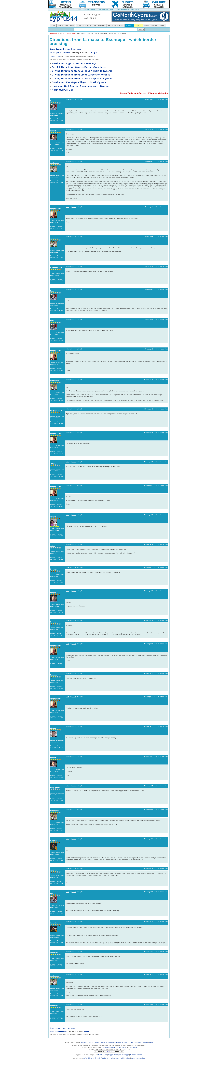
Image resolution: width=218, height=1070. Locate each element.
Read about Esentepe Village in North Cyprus (79, 82)
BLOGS (154, 25)
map (132, 1042)
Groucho (53, 840)
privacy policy (121, 1047)
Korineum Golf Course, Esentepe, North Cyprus (80, 86)
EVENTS (138, 25)
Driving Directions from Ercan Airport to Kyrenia (81, 74)
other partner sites (138, 1058)
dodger (53, 130)
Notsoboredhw (56, 267)
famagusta (119, 1042)
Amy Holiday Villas (123, 1058)
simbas (53, 516)
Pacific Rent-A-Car (108, 1058)
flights (91, 1042)
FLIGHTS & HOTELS (84, 25)
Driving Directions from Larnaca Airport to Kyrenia (82, 71)
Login (94, 53)
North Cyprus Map (62, 90)
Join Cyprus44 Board (60, 53)
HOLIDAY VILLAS (99, 25)
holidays (84, 1042)
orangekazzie (55, 208)
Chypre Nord (113, 1055)
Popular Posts (55, 56)
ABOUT (162, 25)
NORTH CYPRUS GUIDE (66, 25)
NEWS (146, 25)
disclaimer (133, 1047)
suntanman (54, 163)
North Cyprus (55, 33)
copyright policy (109, 1047)
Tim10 (52, 463)
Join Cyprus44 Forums (58, 1031)
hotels (97, 1042)
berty (52, 101)
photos (127, 1042)
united (52, 546)
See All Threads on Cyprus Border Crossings (79, 67)
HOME (53, 25)
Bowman (53, 569)
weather (138, 1042)
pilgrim (53, 728)
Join (67, 99)
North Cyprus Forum (68, 33)
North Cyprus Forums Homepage (65, 49)
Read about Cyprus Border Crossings (74, 63)
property (104, 1042)
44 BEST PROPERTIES (115, 25)
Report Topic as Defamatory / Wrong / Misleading (144, 93)
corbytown (54, 870)
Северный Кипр (136, 1055)
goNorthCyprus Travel (91, 1058)
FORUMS (129, 25)
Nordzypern (102, 1055)
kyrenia (111, 1042)
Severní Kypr (124, 1055)
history (145, 1042)
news (151, 1042)
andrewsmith (55, 787)
